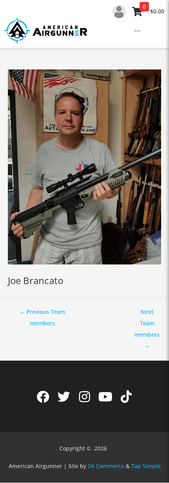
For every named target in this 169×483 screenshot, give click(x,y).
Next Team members (147, 313)
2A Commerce (106, 466)
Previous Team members (42, 313)
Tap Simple (146, 466)
